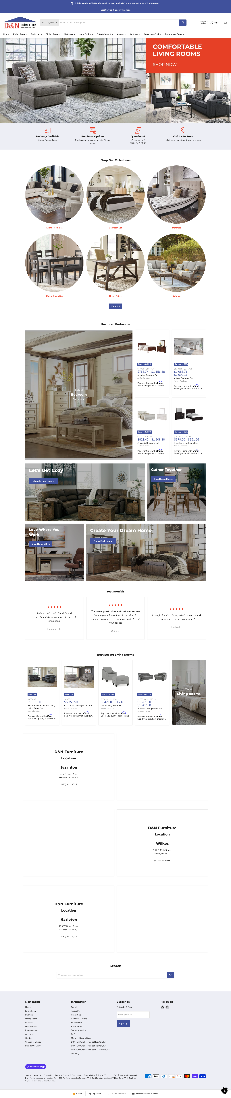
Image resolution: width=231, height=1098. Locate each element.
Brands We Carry (174, 34)
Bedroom (36, 34)
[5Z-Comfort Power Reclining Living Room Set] (42, 677)
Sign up (123, 1023)
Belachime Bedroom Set (186, 443)
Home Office (85, 34)
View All (115, 306)
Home (6, 34)
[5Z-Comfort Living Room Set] (79, 677)
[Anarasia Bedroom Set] (152, 414)
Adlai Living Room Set (111, 705)
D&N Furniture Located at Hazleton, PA (88, 1042)
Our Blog (75, 1053)
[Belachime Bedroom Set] (188, 414)
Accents (120, 34)
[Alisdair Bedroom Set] (152, 346)
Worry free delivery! (47, 140)
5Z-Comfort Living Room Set (78, 705)
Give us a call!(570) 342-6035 (138, 142)
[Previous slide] (7, 80)
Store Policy (76, 1022)
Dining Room (52, 34)
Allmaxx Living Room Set (149, 708)
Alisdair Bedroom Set (147, 375)
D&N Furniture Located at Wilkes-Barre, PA (90, 1049)
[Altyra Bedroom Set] (188, 346)
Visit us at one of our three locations (183, 140)
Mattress (68, 34)
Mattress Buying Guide (81, 1038)
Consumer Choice (152, 34)
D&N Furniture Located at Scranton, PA (88, 1045)
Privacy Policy (77, 1026)
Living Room (19, 34)
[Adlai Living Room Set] (115, 677)
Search (74, 1007)
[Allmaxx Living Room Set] (152, 677)
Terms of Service (78, 1030)
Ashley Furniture (143, 378)
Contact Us (76, 1014)
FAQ (73, 1034)
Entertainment (104, 34)
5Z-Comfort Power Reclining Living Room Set (41, 707)
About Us (75, 1011)
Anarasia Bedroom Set (148, 443)
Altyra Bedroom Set (183, 378)
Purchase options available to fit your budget (93, 142)
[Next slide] (223, 80)
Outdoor (134, 34)
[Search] (182, 22)
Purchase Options (79, 1018)
